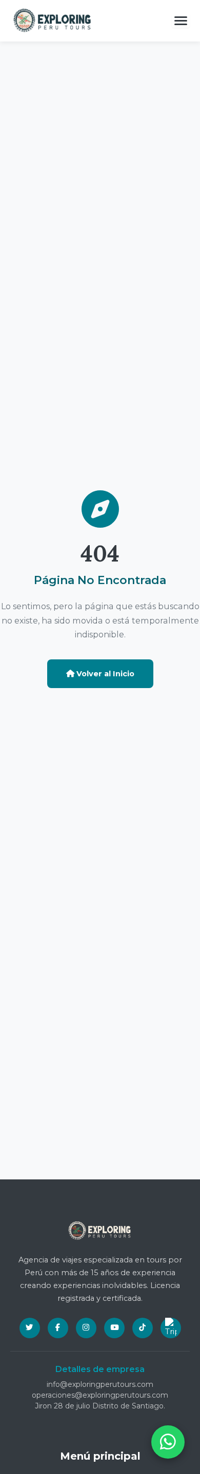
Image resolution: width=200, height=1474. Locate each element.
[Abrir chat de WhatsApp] (168, 1442)
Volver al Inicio (104, 673)
